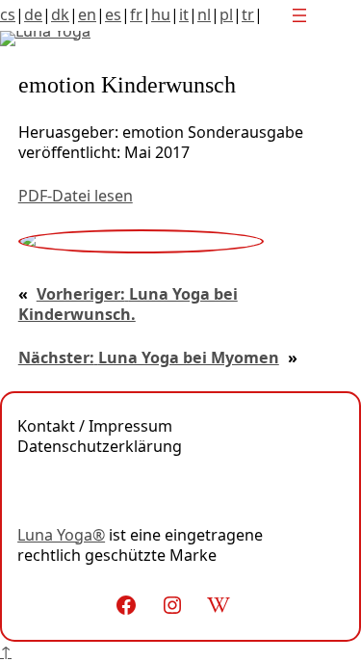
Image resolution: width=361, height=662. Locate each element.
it (184, 14)
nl (204, 14)
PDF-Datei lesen (75, 195)
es (113, 14)
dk (60, 14)
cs (7, 14)
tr (248, 14)
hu (160, 14)
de (33, 14)
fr (136, 14)
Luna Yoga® (61, 534)
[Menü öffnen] (299, 15)
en (87, 14)
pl (226, 14)
